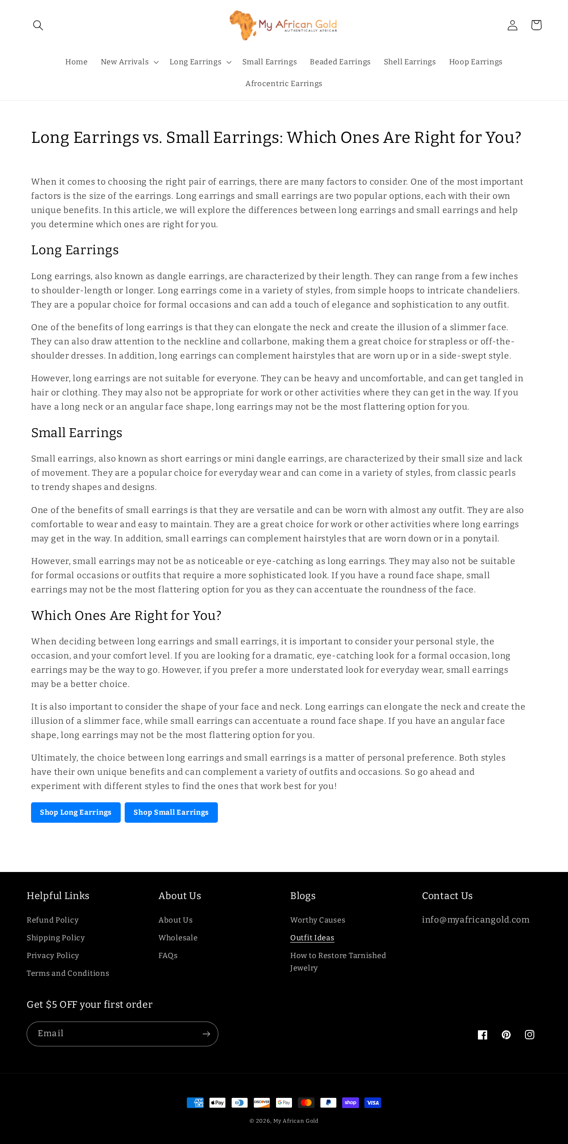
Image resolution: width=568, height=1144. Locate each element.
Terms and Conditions (68, 973)
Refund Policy (53, 919)
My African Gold (296, 1121)
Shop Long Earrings (76, 812)
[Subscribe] (206, 1034)
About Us (175, 919)
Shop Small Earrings (171, 812)
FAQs (168, 955)
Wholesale (177, 937)
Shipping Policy (56, 937)
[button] (38, 25)
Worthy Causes (317, 919)
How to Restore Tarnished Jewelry (338, 961)
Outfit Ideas (312, 937)
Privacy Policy (53, 955)
